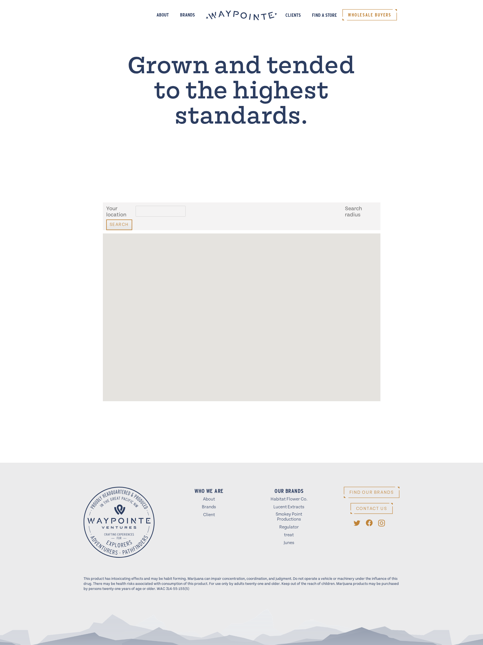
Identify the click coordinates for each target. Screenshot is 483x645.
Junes (289, 542)
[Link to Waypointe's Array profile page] (357, 523)
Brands (187, 15)
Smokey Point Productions (289, 517)
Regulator (289, 527)
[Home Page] (119, 523)
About (163, 15)
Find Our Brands (371, 492)
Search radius (353, 212)
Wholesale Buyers (369, 15)
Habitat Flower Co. (289, 499)
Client (209, 515)
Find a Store (324, 15)
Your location (116, 212)
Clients (293, 15)
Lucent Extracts (288, 507)
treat (289, 535)
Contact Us (371, 508)
